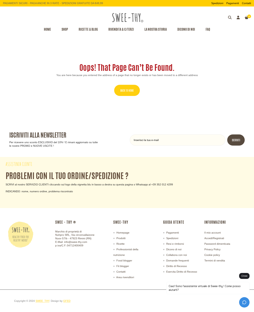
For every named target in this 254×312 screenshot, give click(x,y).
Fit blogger (122, 266)
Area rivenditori (125, 277)
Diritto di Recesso (176, 266)
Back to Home (127, 90)
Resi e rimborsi (174, 243)
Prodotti (121, 238)
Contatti (246, 3)
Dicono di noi (173, 249)
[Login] (238, 17)
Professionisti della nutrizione (125, 252)
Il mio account (212, 232)
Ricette (120, 243)
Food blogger (124, 260)
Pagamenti (232, 3)
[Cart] (246, 17)
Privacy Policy (212, 249)
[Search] (230, 17)
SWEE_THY (42, 300)
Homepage (122, 232)
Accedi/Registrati (214, 238)
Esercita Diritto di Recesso (181, 271)
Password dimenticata (217, 243)
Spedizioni (217, 3)
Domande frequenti (177, 260)
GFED (66, 300)
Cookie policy (212, 254)
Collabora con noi (176, 254)
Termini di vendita (214, 260)
